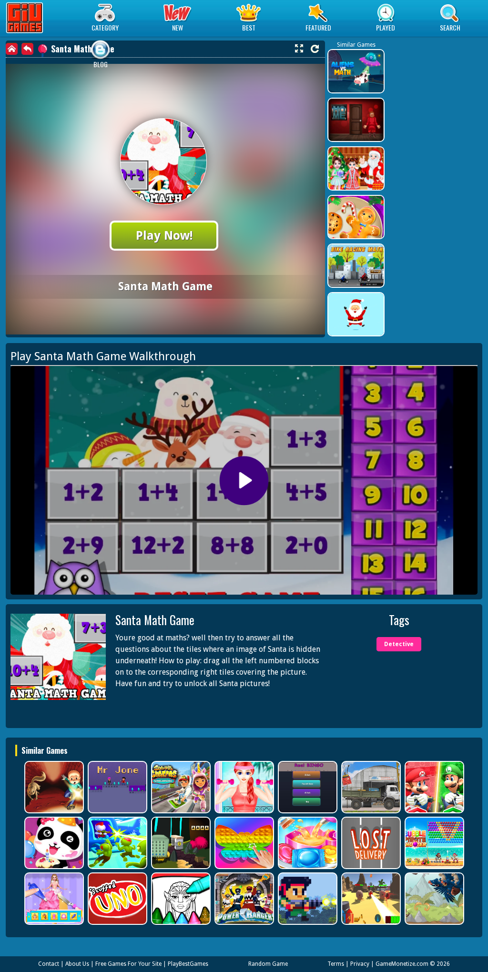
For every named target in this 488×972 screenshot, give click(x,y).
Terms (335, 964)
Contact (48, 964)
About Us (77, 964)
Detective (399, 644)
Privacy (359, 964)
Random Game (268, 964)
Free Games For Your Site (128, 964)
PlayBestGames (188, 964)
